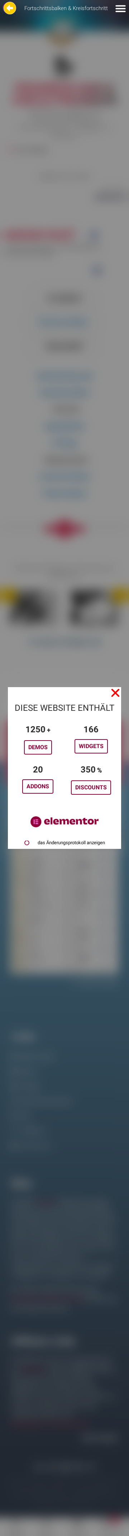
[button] (115, 693)
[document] (64, 768)
